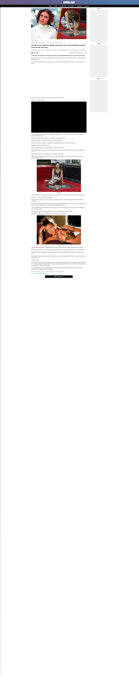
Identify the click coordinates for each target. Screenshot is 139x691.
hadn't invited (59, 247)
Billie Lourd (42, 147)
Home (32, 40)
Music (55, 6)
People (40, 209)
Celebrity (79, 6)
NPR (61, 140)
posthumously (50, 61)
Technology (63, 6)
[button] (85, 52)
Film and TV (71, 6)
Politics (86, 6)
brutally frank (46, 145)
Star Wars (36, 273)
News (50, 6)
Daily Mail (49, 249)
